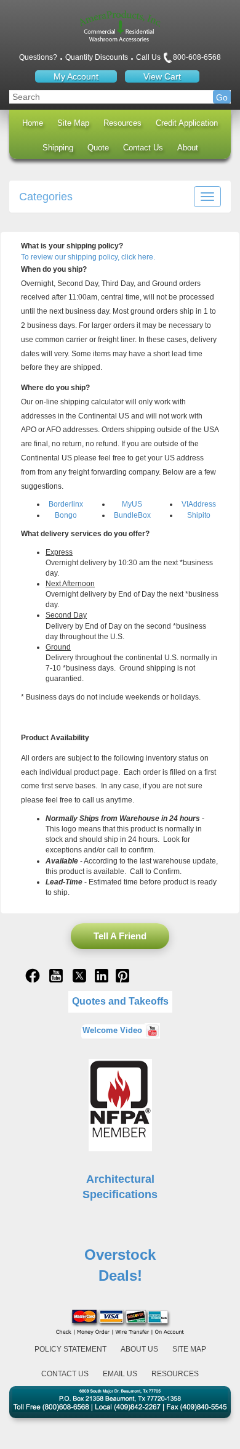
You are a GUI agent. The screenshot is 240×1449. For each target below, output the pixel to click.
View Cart (162, 76)
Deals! (120, 1275)
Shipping (57, 147)
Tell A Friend (120, 936)
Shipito (198, 515)
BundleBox (132, 515)
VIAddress (199, 504)
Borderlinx (66, 504)
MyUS (132, 504)
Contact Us (143, 147)
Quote (98, 147)
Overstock (120, 1254)
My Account (76, 76)
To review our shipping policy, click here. (88, 257)
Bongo (66, 515)
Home (32, 123)
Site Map (73, 123)
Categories (46, 196)
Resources (122, 123)
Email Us (120, 1373)
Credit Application (187, 123)
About (187, 147)
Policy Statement (70, 1349)
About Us (139, 1349)
